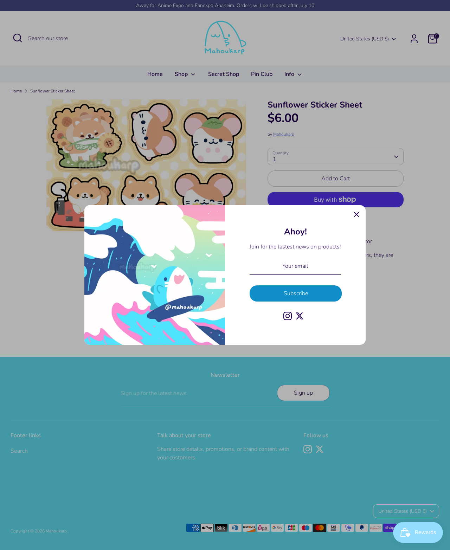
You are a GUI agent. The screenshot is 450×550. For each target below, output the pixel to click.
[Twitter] (299, 316)
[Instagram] (287, 316)
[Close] (356, 214)
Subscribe (296, 293)
